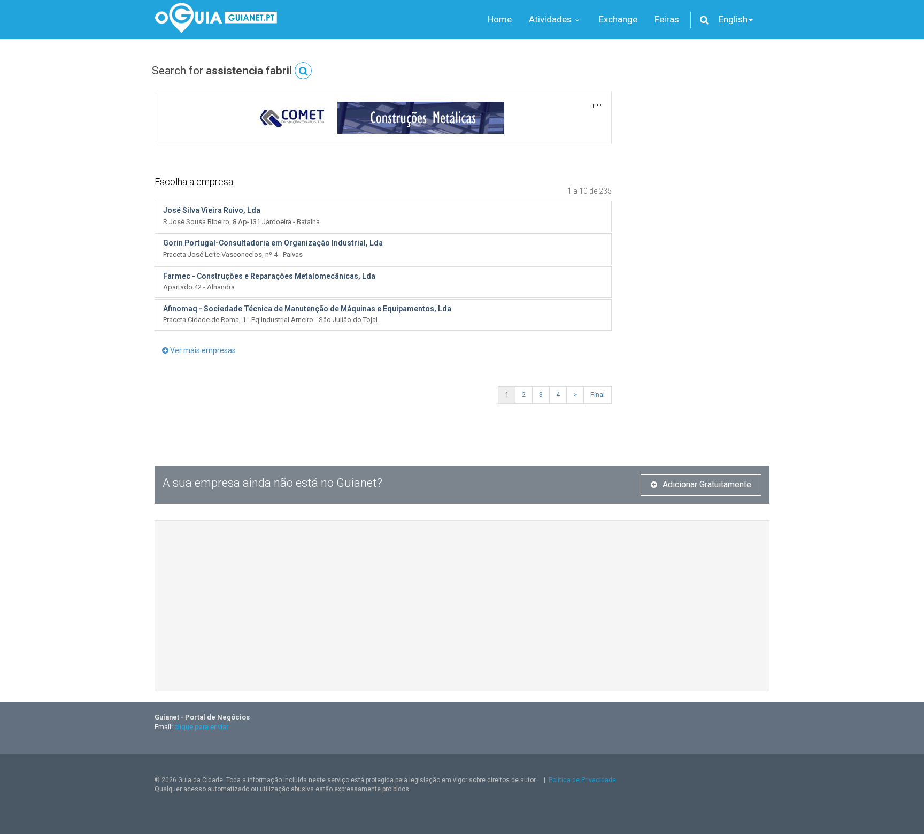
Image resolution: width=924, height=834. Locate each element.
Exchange (618, 19)
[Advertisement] (698, 273)
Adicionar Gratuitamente (707, 484)
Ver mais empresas (202, 350)
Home (500, 19)
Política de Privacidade (582, 780)
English (733, 19)
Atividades (551, 19)
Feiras (666, 19)
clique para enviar (201, 727)
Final (597, 395)
